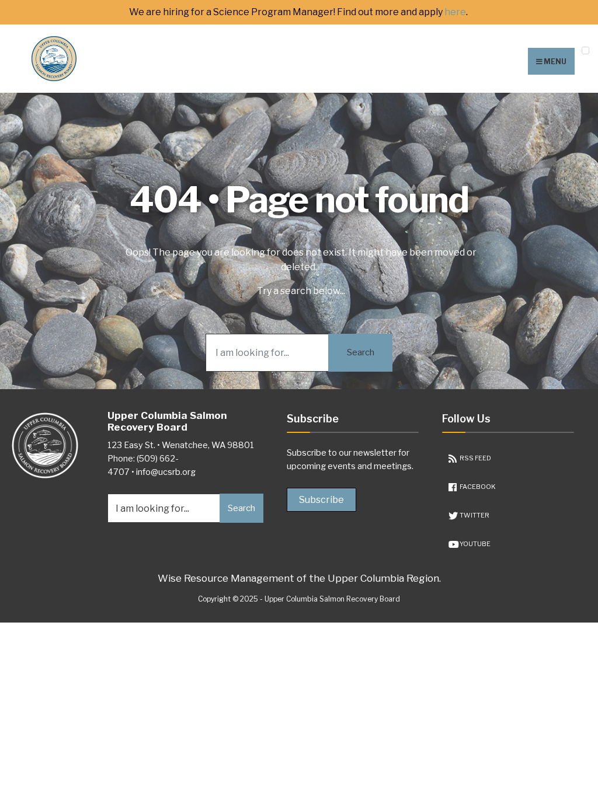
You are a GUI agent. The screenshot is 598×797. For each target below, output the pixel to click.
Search (360, 352)
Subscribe (321, 499)
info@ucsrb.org (166, 472)
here (455, 12)
